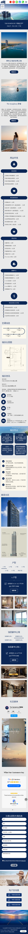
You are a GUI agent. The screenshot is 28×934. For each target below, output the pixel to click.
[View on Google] (14, 800)
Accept (23, 931)
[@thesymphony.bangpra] (6, 707)
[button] (2, 799)
